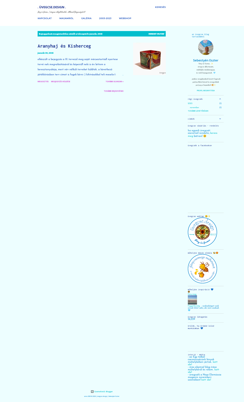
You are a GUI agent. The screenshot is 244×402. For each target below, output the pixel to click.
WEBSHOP (125, 18)
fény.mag (192, 294)
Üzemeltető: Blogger (103, 391)
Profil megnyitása (206, 90)
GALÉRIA (86, 18)
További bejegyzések (114, 91)
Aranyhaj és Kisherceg (64, 46)
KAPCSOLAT (45, 18)
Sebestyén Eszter (205, 60)
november (194, 108)
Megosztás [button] (43, 81)
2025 (190, 104)
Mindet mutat (156, 33)
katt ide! (206, 380)
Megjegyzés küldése (60, 81)
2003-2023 (105, 18)
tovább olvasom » (115, 81)
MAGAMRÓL (66, 18)
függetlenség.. (194, 306)
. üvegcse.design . (52, 7)
